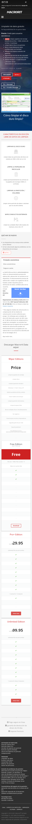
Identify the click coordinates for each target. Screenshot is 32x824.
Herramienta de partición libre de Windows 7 (14, 776)
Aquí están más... (8, 336)
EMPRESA (19, 809)
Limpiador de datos (7, 758)
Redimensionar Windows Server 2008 (12, 779)
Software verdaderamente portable (11, 793)
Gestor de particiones (7, 765)
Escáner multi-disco (7, 760)
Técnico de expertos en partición (11, 751)
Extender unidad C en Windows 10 (11, 772)
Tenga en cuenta (8, 268)
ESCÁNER (12, 809)
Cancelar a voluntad (7, 800)
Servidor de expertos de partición (11, 748)
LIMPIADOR (25, 807)
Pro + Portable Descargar (10, 87)
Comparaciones (6, 753)
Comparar (15, 78)
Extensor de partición (7, 764)
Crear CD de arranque (7, 783)
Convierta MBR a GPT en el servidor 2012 (13, 777)
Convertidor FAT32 (6, 762)
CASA (3, 807)
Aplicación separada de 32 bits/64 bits (12, 791)
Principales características (11, 260)
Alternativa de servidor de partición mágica (14, 770)
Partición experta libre (8, 744)
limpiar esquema (8, 306)
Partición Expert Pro (7, 746)
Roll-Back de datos (6, 798)
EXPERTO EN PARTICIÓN (14, 807)
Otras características (9, 264)
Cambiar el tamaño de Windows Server (13, 781)
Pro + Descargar (8, 84)
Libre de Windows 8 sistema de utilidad (13, 774)
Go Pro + (6, 252)
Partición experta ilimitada (9, 750)
